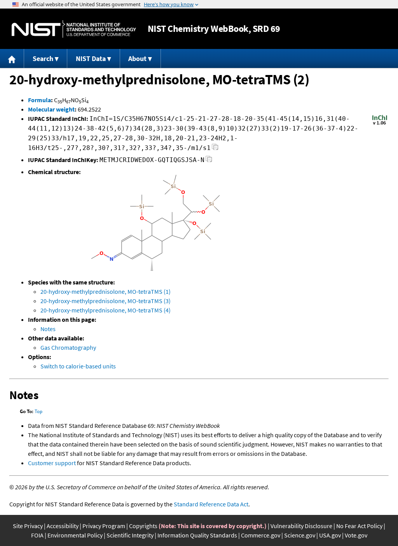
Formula (39, 100)
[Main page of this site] (12, 58)
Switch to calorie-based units (78, 366)
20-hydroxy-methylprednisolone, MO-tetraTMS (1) (105, 291)
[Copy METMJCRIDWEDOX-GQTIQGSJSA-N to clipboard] (209, 161)
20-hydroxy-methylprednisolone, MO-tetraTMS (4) (105, 310)
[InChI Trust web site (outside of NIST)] (380, 124)
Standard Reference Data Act (211, 504)
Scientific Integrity (130, 535)
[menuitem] (12, 58)
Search (43, 58)
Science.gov (299, 535)
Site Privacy (28, 526)
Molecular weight (51, 109)
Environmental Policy (75, 535)
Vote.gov (356, 535)
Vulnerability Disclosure (301, 526)
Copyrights (143, 526)
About (137, 58)
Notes (48, 329)
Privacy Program (103, 526)
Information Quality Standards (197, 535)
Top (38, 411)
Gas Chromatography (68, 347)
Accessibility (63, 526)
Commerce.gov (260, 535)
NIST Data (91, 58)
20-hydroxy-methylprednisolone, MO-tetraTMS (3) (105, 301)
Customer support (52, 463)
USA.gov (330, 535)
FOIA (37, 535)
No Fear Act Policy (359, 526)
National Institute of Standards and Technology (74, 29)
